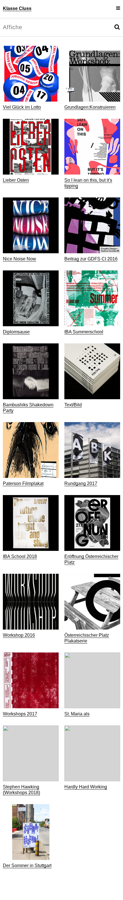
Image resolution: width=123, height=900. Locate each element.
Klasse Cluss (17, 8)
